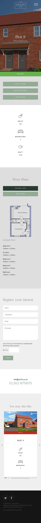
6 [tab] (20, 478)
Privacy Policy (15, 503)
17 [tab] (28, 478)
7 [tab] (23, 478)
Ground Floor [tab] (20, 188)
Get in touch (20, 97)
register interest (20, 90)
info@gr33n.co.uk (21, 379)
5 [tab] (18, 478)
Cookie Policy (7, 503)
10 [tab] (32, 478)
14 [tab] (19, 478)
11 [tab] (35, 478)
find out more (20, 84)
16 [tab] (25, 478)
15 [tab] (22, 478)
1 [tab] (6, 478)
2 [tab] (9, 478)
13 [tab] (16, 478)
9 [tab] (29, 478)
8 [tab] (26, 478)
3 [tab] (12, 478)
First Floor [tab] (20, 194)
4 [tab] (15, 478)
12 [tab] (13, 478)
